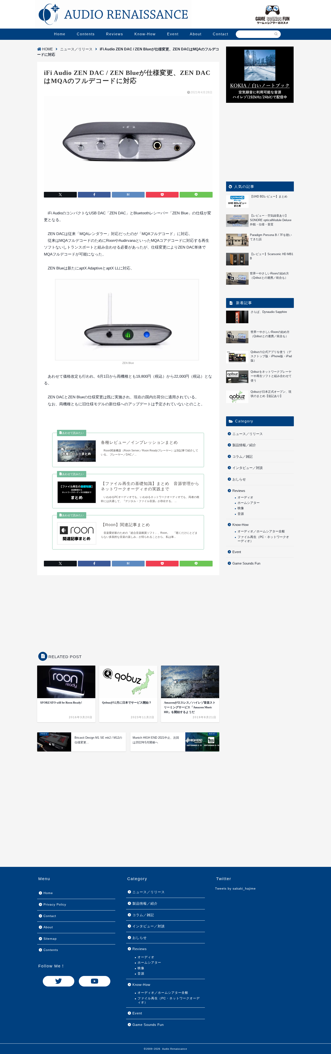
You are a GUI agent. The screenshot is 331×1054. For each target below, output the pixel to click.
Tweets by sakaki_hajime (235, 888)
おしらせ (239, 479)
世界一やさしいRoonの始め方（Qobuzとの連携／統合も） (269, 275)
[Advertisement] (128, 611)
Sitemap (50, 938)
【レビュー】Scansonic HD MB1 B (271, 256)
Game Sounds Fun (246, 563)
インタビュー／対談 (247, 468)
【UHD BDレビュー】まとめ (268, 196)
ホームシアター (249, 503)
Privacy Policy (54, 904)
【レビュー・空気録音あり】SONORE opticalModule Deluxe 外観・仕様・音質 (272, 220)
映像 (241, 508)
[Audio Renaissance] (113, 14)
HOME (47, 49)
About (196, 34)
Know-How (145, 34)
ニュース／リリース (76, 49)
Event (173, 34)
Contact (220, 34)
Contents (86, 34)
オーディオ (245, 497)
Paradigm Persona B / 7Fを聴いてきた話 (271, 237)
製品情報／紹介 (244, 445)
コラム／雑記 (242, 456)
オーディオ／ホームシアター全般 (261, 531)
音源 (241, 514)
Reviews (114, 34)
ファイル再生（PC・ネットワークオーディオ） (263, 539)
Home (60, 34)
